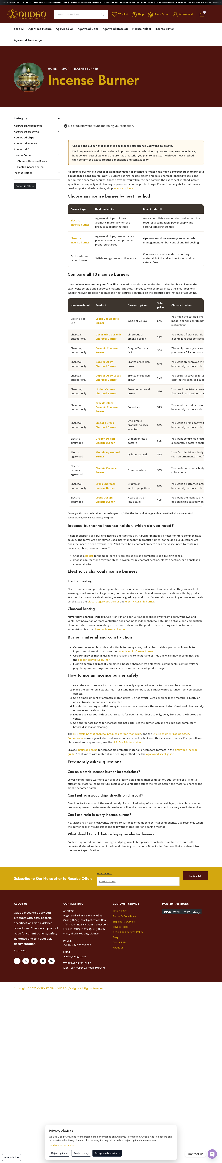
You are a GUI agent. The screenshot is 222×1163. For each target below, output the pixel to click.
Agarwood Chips (88, 29)
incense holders (123, 188)
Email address (104, 873)
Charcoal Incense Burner (32, 161)
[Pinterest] (34, 961)
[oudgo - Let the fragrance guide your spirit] (26, 14)
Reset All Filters (25, 186)
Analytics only (81, 1153)
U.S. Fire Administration (127, 742)
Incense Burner (164, 29)
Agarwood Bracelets (115, 29)
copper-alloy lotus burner (94, 659)
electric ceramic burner (139, 601)
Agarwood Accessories (28, 126)
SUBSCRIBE (195, 875)
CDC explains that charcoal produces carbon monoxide (107, 734)
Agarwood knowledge (28, 40)
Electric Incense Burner (30, 167)
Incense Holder (141, 29)
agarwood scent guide (160, 754)
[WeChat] (51, 961)
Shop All (19, 29)
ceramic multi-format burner (135, 651)
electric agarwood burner (103, 601)
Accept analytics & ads (107, 1153)
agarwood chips (87, 749)
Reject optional (59, 1153)
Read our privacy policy (61, 1145)
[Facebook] (17, 961)
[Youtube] (43, 961)
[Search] (102, 14)
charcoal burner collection (110, 629)
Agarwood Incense (40, 29)
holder (89, 555)
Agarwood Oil (64, 29)
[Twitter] (25, 961)
